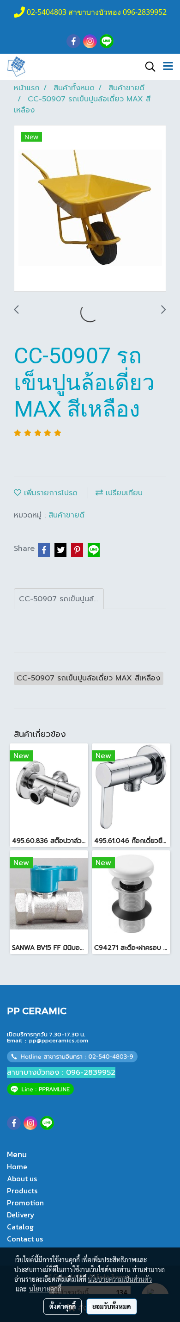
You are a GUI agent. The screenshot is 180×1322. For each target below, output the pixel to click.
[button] (147, 67)
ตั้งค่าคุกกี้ (62, 1306)
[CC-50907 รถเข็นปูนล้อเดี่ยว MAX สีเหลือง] (90, 208)
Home (17, 1166)
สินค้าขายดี (66, 515)
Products (22, 1190)
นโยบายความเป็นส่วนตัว (120, 1279)
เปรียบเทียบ (123, 493)
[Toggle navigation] (168, 66)
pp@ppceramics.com (58, 1040)
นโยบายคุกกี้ (45, 1289)
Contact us (25, 1238)
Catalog (20, 1226)
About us (22, 1178)
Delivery (21, 1214)
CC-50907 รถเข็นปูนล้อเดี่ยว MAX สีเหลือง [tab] (61, 599)
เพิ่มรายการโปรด (49, 493)
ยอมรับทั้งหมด (111, 1306)
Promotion (25, 1202)
